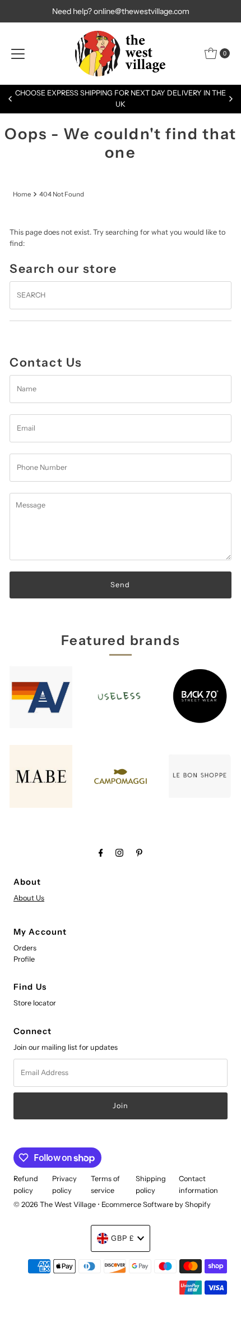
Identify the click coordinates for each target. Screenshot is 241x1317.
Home (22, 194)
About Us (28, 898)
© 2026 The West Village (54, 1204)
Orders (24, 948)
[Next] (230, 99)
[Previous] (10, 99)
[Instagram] (119, 852)
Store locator (34, 1003)
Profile (24, 959)
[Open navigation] (18, 53)
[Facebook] (101, 852)
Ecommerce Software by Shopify (156, 1204)
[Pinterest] (139, 852)
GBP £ (123, 1238)
